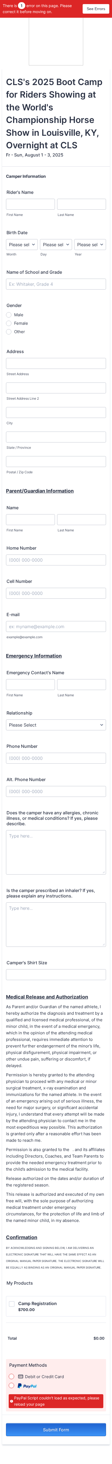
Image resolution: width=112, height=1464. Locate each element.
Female (21, 323)
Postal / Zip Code (20, 472)
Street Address (18, 374)
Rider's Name (20, 192)
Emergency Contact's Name (35, 672)
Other (19, 331)
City (10, 423)
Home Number (21, 548)
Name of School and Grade (34, 272)
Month (11, 254)
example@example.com (24, 637)
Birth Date (17, 232)
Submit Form (56, 1429)
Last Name (66, 215)
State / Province (19, 447)
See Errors (96, 9)
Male (18, 314)
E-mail (13, 614)
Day (44, 254)
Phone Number (22, 746)
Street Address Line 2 (23, 398)
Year (78, 254)
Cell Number (19, 581)
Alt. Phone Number (26, 779)
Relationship (19, 713)
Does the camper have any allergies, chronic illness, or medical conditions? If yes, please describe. (52, 818)
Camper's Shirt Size (27, 962)
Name (12, 507)
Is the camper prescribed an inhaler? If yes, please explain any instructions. (51, 893)
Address (15, 351)
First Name (15, 215)
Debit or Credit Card (44, 1376)
